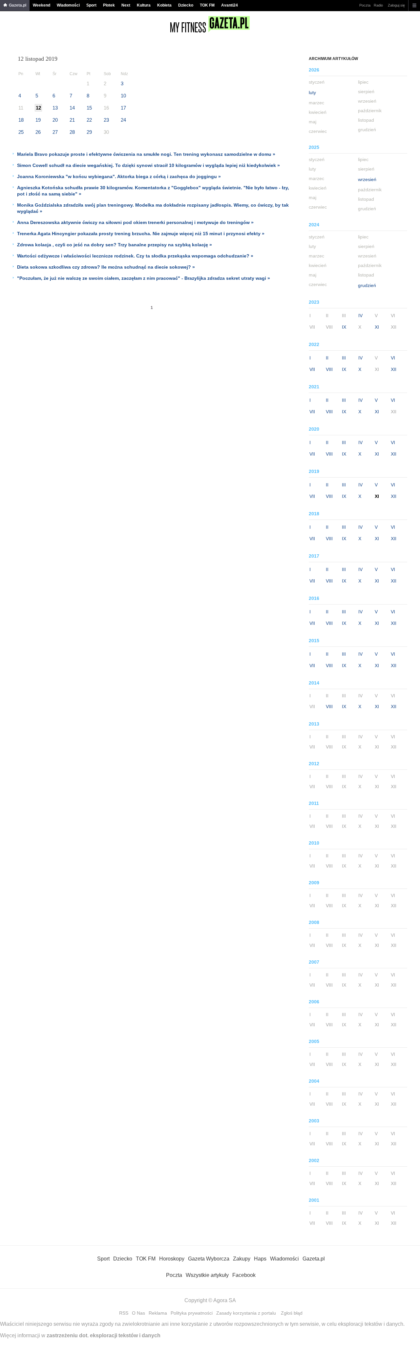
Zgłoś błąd (292, 1313)
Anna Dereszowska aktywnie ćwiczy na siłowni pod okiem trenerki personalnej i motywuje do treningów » (135, 222)
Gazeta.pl (17, 5)
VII (312, 369)
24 (123, 120)
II (327, 357)
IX (344, 327)
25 (21, 132)
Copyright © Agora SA (210, 1300)
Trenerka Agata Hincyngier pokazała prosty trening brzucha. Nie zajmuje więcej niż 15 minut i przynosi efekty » (140, 233)
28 (72, 132)
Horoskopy (171, 1258)
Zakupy (241, 1258)
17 (123, 108)
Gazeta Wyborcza (208, 1258)
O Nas (138, 1313)
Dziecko (185, 5)
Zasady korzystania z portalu (246, 1313)
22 (89, 120)
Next (125, 5)
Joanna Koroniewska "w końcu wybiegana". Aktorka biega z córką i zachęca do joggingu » (119, 176)
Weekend (41, 5)
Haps (260, 1258)
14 (72, 108)
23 (106, 120)
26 (38, 132)
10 (123, 95)
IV (360, 315)
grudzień (367, 285)
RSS (123, 1313)
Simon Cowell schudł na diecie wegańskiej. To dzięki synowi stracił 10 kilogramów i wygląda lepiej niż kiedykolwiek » (148, 165)
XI (377, 327)
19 (38, 120)
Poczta (364, 5)
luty (312, 92)
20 (55, 120)
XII (393, 369)
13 (55, 108)
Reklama (158, 1313)
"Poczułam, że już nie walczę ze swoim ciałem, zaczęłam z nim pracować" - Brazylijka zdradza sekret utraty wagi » (143, 278)
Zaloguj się (396, 5)
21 (72, 120)
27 (55, 132)
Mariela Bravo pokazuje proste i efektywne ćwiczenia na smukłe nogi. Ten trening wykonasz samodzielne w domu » (146, 154)
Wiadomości (68, 5)
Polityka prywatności (192, 1313)
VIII (329, 369)
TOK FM (207, 5)
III (344, 357)
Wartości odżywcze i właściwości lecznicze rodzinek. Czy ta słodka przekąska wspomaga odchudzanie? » (135, 255)
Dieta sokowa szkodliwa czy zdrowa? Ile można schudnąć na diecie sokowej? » (106, 267)
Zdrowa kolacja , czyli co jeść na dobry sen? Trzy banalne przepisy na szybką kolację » (114, 244)
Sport (91, 5)
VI (393, 357)
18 (21, 120)
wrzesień (367, 179)
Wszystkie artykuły (207, 1275)
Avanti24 (229, 5)
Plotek (109, 5)
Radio (378, 5)
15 (89, 108)
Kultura (144, 5)
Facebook (244, 1275)
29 (89, 132)
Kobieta (164, 5)
